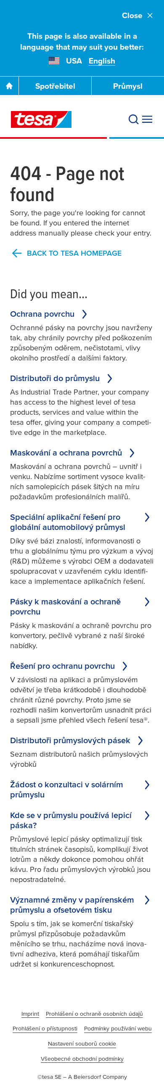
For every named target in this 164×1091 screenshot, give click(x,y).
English (102, 60)
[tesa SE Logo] (41, 119)
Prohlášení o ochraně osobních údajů (94, 1013)
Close (132, 15)
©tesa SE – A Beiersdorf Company (82, 1076)
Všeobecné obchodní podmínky (82, 1058)
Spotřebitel (55, 86)
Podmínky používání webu (118, 1028)
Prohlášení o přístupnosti (45, 1028)
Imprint (30, 1013)
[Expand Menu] (147, 119)
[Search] (133, 119)
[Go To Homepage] (9, 86)
